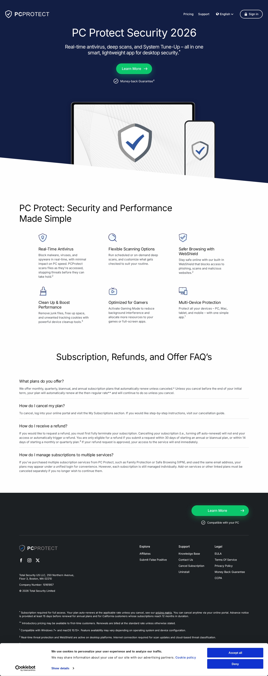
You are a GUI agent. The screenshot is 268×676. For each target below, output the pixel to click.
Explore (144, 546)
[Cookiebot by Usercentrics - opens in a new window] (25, 668)
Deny (235, 663)
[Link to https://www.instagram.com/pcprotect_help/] (29, 561)
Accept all (235, 652)
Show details (60, 668)
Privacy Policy (224, 565)
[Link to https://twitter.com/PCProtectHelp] (38, 561)
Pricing (188, 14)
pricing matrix (164, 612)
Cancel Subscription (191, 565)
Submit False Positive (153, 559)
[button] (251, 14)
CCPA (218, 578)
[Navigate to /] (27, 14)
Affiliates (144, 553)
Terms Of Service (226, 559)
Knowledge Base (189, 553)
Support (203, 14)
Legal (218, 546)
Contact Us (186, 559)
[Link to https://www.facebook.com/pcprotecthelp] (21, 561)
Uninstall (184, 571)
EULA (218, 553)
